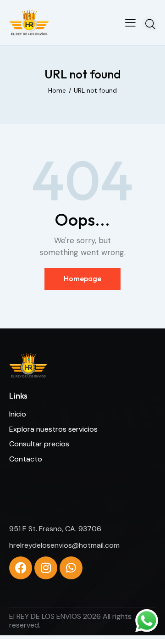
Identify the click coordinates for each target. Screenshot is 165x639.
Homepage (82, 278)
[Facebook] (20, 567)
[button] (130, 22)
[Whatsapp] (71, 567)
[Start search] (150, 24)
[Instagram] (45, 567)
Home (57, 90)
